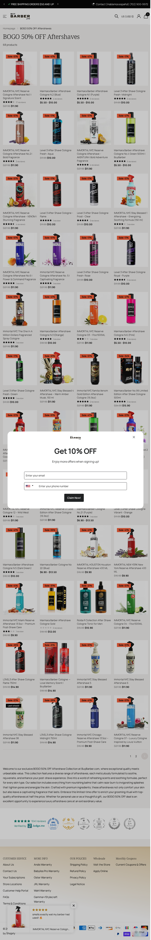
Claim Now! (72, 497)
